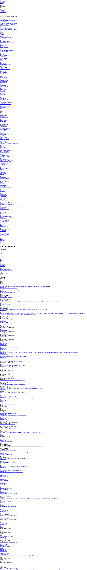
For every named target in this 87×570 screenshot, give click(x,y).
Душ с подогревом (3, 185)
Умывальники (2, 183)
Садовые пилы (12, 341)
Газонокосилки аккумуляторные (5, 151)
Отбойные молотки (3, 94)
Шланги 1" (8, 347)
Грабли (15, 341)
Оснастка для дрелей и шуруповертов (6, 421)
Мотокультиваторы (3, 177)
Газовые (11, 536)
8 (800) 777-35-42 (3, 11)
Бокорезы (12, 352)
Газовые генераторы (38, 508)
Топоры (4, 356)
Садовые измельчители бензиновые (5, 171)
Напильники (64, 352)
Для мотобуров (2, 198)
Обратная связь (2, 267)
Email (2, 253)
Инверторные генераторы (31, 508)
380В (3, 548)
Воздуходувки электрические (4, 167)
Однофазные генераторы (16, 506)
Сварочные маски (3, 208)
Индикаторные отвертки (4, 57)
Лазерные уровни (3, 59)
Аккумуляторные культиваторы (5, 175)
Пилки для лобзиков (3, 72)
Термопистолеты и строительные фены (6, 102)
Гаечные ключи (28, 352)
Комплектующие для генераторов (5, 217)
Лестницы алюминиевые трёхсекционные (6, 50)
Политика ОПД (2, 266)
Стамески (20, 356)
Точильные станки (3, 103)
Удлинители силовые (3, 222)
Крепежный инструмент (4, 79)
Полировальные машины (4, 36)
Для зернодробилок (3, 199)
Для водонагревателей (3, 129)
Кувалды (45, 352)
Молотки (48, 352)
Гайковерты (2, 33)
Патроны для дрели (3, 71)
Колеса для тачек (3, 343)
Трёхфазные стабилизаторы (4, 221)
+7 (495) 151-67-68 (3, 15)
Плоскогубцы (9, 352)
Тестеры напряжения (3, 61)
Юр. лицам (2, 2)
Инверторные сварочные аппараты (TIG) (32, 498)
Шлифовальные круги (29, 432)
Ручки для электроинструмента (17, 314)
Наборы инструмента (3, 35)
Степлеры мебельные (8, 324)
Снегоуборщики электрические (5, 188)
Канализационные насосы (4, 120)
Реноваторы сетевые (3, 376)
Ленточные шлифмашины (4, 92)
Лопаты (17, 341)
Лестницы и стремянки (4, 298)
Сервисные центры (3, 4)
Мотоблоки (2, 176)
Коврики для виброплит (4, 47)
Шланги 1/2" (12, 347)
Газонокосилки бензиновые (4, 152)
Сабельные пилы (3, 98)
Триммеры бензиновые (12, 450)
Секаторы (27, 341)
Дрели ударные (2, 90)
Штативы (1, 60)
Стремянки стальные (55, 301)
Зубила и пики (2, 68)
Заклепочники (2, 324)
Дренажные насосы (3, 118)
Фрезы (1, 75)
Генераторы (2, 213)
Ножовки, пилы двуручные (15, 356)
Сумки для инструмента (4, 38)
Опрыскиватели (6, 476)
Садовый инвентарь (3, 338)
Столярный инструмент (4, 84)
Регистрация (2, 239)
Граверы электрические (4, 89)
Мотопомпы (2, 476)
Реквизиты (2, 260)
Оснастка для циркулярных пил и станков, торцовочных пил (9, 143)
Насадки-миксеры (3, 70)
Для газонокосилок (3, 196)
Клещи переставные (3, 352)
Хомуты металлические (4, 148)
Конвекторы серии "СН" (4, 226)
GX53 (1, 112)
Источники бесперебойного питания (6, 216)
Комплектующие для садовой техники (6, 189)
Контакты (1, 3)
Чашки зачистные (23, 432)
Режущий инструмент (3, 82)
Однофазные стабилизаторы (4, 220)
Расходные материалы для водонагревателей (7, 42)
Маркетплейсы (2, 5)
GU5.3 (1, 113)
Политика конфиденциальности (5, 268)
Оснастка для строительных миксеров (6, 140)
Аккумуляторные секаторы (4, 165)
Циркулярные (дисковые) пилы (5, 106)
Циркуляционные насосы (4, 124)
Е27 (1, 114)
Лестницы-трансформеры (4, 51)
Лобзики (1, 369)
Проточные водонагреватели (4, 41)
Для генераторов (3, 130)
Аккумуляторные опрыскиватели (5, 180)
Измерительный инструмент (4, 318)
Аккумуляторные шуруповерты (5, 392)
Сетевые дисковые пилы (4, 396)
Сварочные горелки (3, 207)
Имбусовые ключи (23, 352)
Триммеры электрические (4, 454)
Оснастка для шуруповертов (21, 392)
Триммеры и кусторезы (4, 155)
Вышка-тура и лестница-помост (5, 48)
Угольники (4, 320)
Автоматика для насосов (4, 116)
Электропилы (2, 164)
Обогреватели (2, 531)
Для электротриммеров (4, 195)
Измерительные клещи (9, 309)
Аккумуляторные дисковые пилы (13, 396)
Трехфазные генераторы (4, 215)
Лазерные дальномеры (3, 58)
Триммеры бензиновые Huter (24, 452)
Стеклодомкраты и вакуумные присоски (6, 37)
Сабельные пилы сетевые (4, 384)
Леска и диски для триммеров (5, 439)
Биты (33, 313)
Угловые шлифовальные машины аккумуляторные (21, 388)
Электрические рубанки (4, 110)
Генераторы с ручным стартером (13, 508)
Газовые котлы (2, 39)
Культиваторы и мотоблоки (18, 472)
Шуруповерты (2, 105)
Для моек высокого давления (4, 193)
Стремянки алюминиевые (48, 301)
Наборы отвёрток (59, 352)
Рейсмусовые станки (3, 97)
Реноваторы (2, 93)
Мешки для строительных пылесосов (6, 64)
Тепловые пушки (3, 539)
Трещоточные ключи (17, 352)
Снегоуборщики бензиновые (15, 486)
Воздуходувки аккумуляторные (5, 168)
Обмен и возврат (3, 1)
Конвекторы (2, 223)
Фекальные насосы (3, 123)
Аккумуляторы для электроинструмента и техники (25, 313)
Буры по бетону (2, 66)
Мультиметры (38, 309)
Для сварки (2, 132)
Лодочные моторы (3, 173)
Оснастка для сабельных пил (23, 384)
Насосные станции (3, 121)
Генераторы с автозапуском (54, 508)
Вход (1, 238)
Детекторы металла (3, 56)
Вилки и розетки (3, 63)
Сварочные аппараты (3, 203)
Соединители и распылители (22, 347)
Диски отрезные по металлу (4, 432)
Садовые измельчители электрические (6, 470)
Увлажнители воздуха (3, 235)
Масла (1, 190)
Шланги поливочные (3, 345)
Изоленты (1, 127)
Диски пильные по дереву (36, 432)
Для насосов (14, 415)
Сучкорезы (2, 341)
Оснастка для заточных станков (5, 136)
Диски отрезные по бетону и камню (14, 432)
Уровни (7, 320)
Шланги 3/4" (16, 347)
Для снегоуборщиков (3, 197)
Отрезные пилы (2, 95)
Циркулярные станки (3, 107)
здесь (59, 569)
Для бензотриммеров (3, 194)
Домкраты (2, 34)
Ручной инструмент (3, 78)
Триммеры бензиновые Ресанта (5, 452)
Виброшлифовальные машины (13, 361)
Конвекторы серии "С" (3, 225)
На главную (5, 249)
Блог (1, 261)
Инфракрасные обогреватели (4, 229)
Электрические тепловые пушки (5, 234)
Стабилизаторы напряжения (4, 219)
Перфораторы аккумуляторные (12, 380)
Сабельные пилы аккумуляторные (13, 384)
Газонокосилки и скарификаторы (5, 150)
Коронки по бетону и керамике (65, 313)
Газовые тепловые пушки (4, 232)
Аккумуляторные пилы (4, 163)
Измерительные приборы (4, 55)
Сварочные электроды (3, 133)
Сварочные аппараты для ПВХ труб (6, 202)
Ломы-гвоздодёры (8, 356)
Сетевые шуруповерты (13, 392)
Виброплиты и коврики (4, 45)
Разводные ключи (71, 352)
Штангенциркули (11, 320)
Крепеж (1, 145)
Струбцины (24, 356)
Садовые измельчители (4, 170)
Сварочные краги (3, 201)
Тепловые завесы (3, 231)
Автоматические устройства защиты (6, 211)
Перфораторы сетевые (3, 380)
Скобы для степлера (3, 147)
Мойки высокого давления (4, 159)
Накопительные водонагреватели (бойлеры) (7, 40)
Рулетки (1, 320)
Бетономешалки (2, 44)
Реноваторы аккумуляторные (11, 376)
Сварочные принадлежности (4, 134)
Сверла (1, 74)
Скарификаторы (2, 154)
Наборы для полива (3, 347)
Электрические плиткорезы (4, 109)
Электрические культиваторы (5, 178)
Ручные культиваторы (22, 341)
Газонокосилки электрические (5, 153)
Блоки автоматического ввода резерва (6, 506)
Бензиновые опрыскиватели (4, 181)
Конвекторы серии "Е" (3, 224)
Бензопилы (2, 162)
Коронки (4, 424)
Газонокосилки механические (23, 446)
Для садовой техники (3, 131)
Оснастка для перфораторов (4, 139)
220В (1, 548)
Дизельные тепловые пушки (4, 233)
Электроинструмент (3, 85)
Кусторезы (2, 158)
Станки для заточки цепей (4, 99)
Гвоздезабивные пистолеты (4, 88)
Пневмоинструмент (3, 218)
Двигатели (2, 182)
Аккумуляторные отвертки (4, 86)
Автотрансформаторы (3, 212)
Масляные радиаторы (3, 228)
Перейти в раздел (3, 287)
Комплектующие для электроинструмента (6, 62)
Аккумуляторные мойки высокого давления (7, 160)
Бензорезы (2, 294)
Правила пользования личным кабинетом (6, 270)
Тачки (6, 343)
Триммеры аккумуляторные (4, 156)
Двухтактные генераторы (46, 508)
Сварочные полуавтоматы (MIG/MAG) (6, 205)
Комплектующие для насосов (4, 119)
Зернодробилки (2, 172)
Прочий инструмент (3, 81)
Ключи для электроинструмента (5, 69)
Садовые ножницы (7, 341)
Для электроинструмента (4, 135)
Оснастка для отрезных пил (4, 138)
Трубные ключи (76, 352)
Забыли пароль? (2, 240)
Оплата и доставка (3, 0)
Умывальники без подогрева (4, 184)
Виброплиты (2, 46)
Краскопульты (2, 91)
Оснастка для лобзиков (3, 137)
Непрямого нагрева (3, 544)
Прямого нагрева (9, 544)
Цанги (1, 76)
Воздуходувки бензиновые (4, 166)
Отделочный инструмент (4, 80)
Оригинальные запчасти (4, 77)
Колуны (1, 356)
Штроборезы (2, 108)
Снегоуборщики (2, 186)
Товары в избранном (9, 568)
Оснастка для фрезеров (3, 142)
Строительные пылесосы (4, 101)
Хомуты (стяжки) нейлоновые (5, 128)
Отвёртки (67, 352)
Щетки (14, 424)
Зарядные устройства (3, 67)
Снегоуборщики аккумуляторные (5, 187)
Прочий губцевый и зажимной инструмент (37, 352)
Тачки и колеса (31, 341)
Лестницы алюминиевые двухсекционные (7, 49)
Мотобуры (2, 174)
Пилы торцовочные (3, 96)
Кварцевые (8, 536)
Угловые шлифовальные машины (5, 104)
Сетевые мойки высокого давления (5, 161)
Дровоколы (2, 169)
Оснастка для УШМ (3, 141)
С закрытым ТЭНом (3, 536)
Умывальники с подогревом (4, 482)
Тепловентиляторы (3, 230)
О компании (2, 259)
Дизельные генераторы (4, 508)
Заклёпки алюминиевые (4, 146)
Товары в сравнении (15, 568)
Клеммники (2, 413)
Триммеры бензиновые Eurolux (15, 452)
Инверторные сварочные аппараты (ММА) (7, 204)
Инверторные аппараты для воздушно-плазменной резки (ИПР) (10, 206)
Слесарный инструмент (4, 83)
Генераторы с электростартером (22, 508)
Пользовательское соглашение (5, 269)
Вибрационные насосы (4, 117)
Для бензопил (2, 191)
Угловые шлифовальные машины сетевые (6, 388)
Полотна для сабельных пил (4, 73)
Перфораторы (13, 377)
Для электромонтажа (3, 126)
